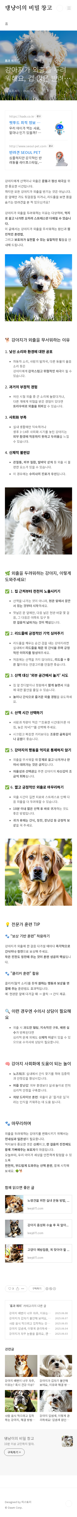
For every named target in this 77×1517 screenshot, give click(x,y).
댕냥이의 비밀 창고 (28, 8)
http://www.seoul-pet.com (27, 146)
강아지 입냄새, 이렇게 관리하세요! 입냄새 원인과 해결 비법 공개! (30, 1330)
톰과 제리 (16, 1306)
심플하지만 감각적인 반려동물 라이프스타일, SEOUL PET (25, 160)
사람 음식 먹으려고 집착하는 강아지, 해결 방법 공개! (29, 1325)
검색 (60, 8)
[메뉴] (69, 8)
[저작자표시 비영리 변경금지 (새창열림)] (50, 1288)
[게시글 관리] (22, 1289)
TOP (69, 1503)
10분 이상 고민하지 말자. (19, 1444)
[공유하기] (17, 1289)
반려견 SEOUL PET (25, 152)
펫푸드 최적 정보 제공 (24, 122)
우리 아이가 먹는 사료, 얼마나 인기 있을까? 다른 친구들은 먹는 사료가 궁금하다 (26, 130)
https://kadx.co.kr (21, 116)
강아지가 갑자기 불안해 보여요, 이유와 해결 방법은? (30, 1320)
